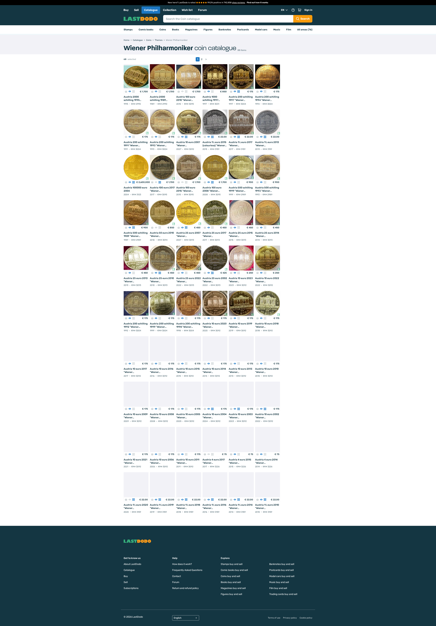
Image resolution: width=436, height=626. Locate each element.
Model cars (261, 29)
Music (276, 29)
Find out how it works (257, 2)
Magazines (191, 29)
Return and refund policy (185, 588)
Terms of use (274, 618)
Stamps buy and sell (231, 564)
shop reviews (238, 2)
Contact (176, 576)
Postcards (243, 29)
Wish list (187, 10)
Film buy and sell (278, 588)
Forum (202, 10)
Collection (169, 10)
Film (288, 29)
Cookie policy (306, 618)
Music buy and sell (279, 582)
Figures (208, 29)
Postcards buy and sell (281, 570)
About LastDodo (132, 564)
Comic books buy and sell (234, 570)
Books (175, 29)
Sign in (308, 10)
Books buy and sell (231, 582)
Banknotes (225, 29)
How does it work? (182, 564)
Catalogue (151, 10)
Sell (136, 10)
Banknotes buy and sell (281, 564)
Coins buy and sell (230, 576)
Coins (162, 29)
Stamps (128, 29)
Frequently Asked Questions (187, 570)
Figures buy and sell (231, 594)
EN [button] (282, 10)
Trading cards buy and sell (283, 594)
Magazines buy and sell (233, 588)
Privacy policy (290, 618)
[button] (300, 10)
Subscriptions (131, 588)
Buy (126, 10)
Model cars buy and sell (281, 576)
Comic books (146, 29)
